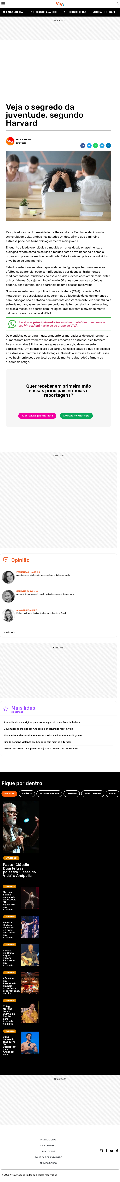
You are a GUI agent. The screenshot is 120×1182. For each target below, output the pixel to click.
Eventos (11, 858)
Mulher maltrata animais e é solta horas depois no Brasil (41, 613)
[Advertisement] (60, 61)
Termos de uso (48, 1163)
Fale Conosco (48, 1145)
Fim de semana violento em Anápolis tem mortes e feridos (37, 742)
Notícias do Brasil (104, 12)
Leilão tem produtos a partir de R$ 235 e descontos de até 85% (41, 748)
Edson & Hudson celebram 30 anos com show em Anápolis (9, 930)
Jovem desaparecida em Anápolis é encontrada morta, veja (38, 728)
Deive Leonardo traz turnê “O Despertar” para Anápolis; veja (9, 1045)
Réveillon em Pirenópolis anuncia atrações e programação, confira (11, 986)
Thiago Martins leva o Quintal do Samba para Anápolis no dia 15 (9, 1015)
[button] (82, 145)
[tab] (9, 794)
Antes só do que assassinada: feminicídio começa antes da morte (45, 594)
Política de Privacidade (48, 1157)
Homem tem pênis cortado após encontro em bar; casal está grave (43, 735)
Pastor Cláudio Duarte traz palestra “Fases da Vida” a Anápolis (19, 870)
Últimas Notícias (13, 12)
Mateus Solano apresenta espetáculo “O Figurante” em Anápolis (9, 901)
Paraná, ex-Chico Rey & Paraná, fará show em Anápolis (9, 958)
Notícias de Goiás (75, 12)
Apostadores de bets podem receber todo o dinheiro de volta (43, 575)
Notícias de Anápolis (44, 12)
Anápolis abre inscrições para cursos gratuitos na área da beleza (42, 722)
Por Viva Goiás (23, 139)
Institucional (48, 1139)
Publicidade (48, 1151)
